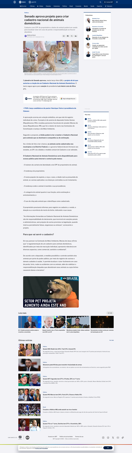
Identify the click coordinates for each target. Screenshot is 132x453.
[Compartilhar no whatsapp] (64, 36)
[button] (29, 326)
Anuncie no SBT (52, 436)
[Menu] (117, 2)
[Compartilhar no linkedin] (76, 36)
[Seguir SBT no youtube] (118, 437)
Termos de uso (79, 436)
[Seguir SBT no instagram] (103, 437)
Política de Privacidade (41, 448)
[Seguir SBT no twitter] (113, 437)
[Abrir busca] (100, 2)
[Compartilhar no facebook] (68, 36)
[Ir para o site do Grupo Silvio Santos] (16, 438)
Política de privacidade (66, 436)
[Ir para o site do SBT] (27, 438)
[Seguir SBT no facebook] (108, 437)
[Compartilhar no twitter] (72, 36)
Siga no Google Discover (69, 98)
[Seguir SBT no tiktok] (123, 437)
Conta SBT (109, 2)
